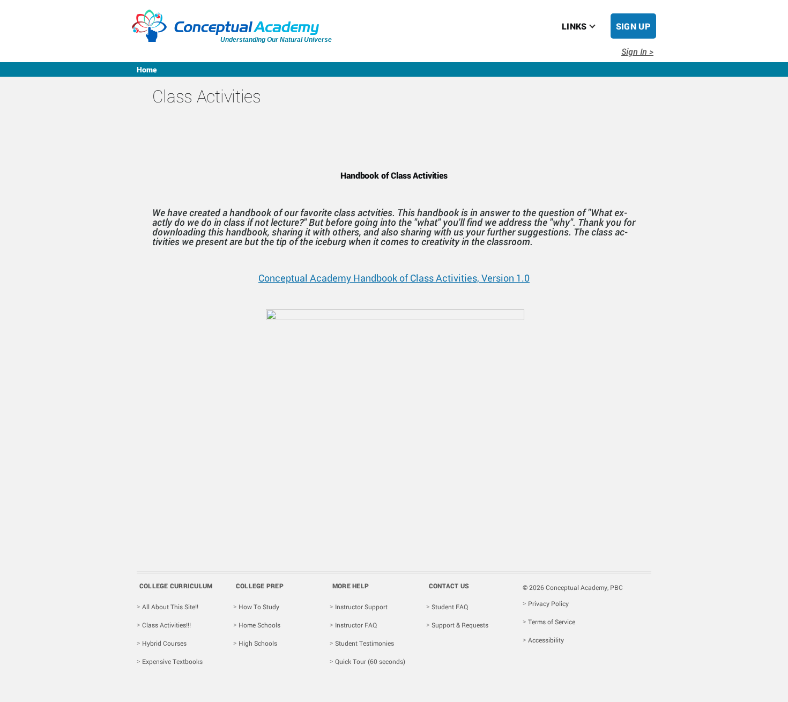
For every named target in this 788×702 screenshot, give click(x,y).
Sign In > (637, 51)
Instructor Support (361, 606)
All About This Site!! (170, 606)
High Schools (258, 643)
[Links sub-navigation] (599, 26)
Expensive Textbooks (172, 661)
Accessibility (546, 640)
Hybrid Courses (164, 643)
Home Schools (259, 624)
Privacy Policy (548, 603)
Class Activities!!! (166, 624)
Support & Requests (460, 624)
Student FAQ (450, 606)
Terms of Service (551, 621)
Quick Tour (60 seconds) (370, 661)
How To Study (259, 606)
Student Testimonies (364, 643)
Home (147, 69)
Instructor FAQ (356, 624)
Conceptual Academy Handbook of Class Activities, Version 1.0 (394, 277)
